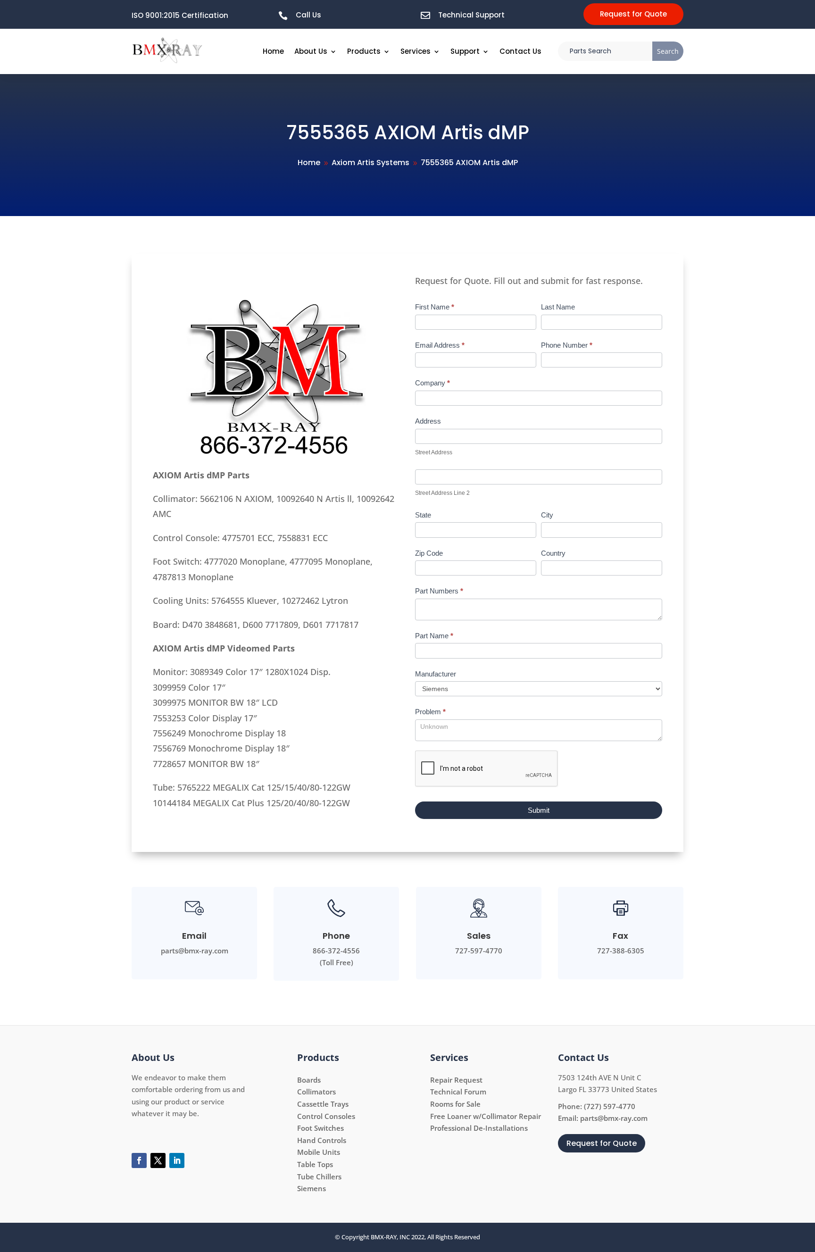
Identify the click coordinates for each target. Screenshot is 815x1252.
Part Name (434, 636)
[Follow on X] (158, 1160)
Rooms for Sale (455, 1104)
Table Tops (315, 1164)
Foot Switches (320, 1128)
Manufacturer (435, 674)
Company (432, 383)
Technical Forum (458, 1091)
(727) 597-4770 (609, 1106)
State (423, 515)
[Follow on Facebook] (139, 1160)
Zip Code (429, 553)
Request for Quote (633, 14)
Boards (309, 1080)
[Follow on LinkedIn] (176, 1160)
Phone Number (566, 345)
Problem (430, 712)
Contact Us (520, 51)
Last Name (558, 307)
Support (465, 51)
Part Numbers (439, 591)
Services (415, 51)
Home (273, 51)
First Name (434, 307)
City (547, 515)
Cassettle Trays (323, 1104)
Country (553, 553)
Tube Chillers (319, 1176)
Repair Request (456, 1080)
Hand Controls (321, 1140)
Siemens (311, 1188)
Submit (538, 810)
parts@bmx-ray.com (614, 1118)
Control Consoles (326, 1116)
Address (428, 421)
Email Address (440, 345)
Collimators (316, 1091)
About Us (310, 51)
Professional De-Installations (479, 1128)
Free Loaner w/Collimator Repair (485, 1116)
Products (364, 51)
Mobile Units (318, 1152)
